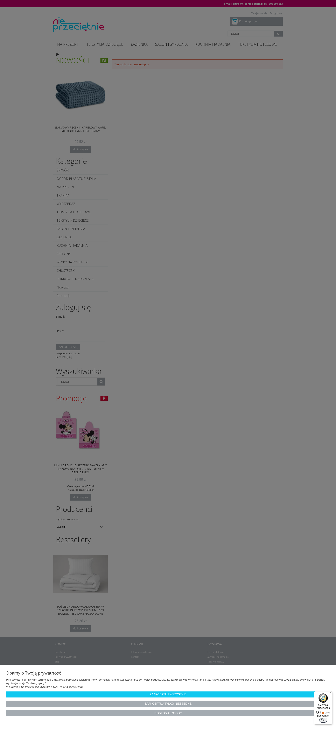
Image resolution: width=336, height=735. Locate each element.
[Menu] (329, 693)
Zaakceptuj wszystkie (168, 694)
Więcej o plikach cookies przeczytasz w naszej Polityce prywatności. (44, 686)
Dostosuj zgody (168, 713)
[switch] (323, 720)
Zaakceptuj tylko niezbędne (168, 703)
